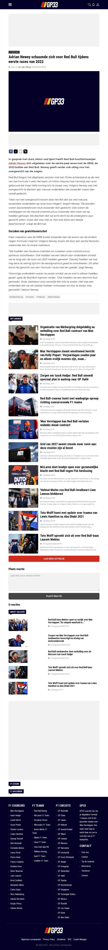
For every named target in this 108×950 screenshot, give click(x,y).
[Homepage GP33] (46, 4)
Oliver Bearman (16, 871)
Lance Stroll (15, 852)
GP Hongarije (63, 866)
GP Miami (62, 834)
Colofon (85, 857)
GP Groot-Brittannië (66, 857)
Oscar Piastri (15, 825)
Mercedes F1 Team (42, 825)
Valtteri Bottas (16, 908)
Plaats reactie (54, 596)
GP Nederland (63, 871)
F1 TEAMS (38, 805)
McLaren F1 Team (41, 815)
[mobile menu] (10, 4)
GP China (61, 815)
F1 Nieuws (41, 297)
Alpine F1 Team (40, 837)
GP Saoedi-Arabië (65, 829)
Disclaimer (61, 939)
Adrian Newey (17, 163)
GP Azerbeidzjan (65, 885)
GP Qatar (61, 913)
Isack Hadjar (15, 815)
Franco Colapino (17, 862)
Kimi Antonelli (15, 843)
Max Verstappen (17, 811)
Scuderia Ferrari (40, 820)
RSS (69, 939)
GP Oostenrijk (63, 852)
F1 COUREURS (17, 805)
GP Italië (61, 876)
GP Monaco (62, 843)
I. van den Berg (23, 67)
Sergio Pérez (15, 903)
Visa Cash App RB (41, 847)
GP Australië (63, 811)
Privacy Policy (49, 939)
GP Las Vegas (63, 908)
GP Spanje (62, 880)
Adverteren (86, 866)
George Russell (16, 838)
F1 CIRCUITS (63, 805)
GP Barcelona (63, 848)
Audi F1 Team (39, 856)
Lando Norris (15, 820)
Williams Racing (40, 851)
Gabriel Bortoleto (17, 899)
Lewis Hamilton (16, 834)
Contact (85, 875)
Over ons (85, 852)
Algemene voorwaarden (31, 939)
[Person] (97, 4)
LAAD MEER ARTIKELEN (54, 559)
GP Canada (62, 838)
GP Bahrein (62, 825)
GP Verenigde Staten (66, 894)
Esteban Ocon (16, 866)
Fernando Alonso (17, 848)
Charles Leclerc (16, 829)
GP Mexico (62, 899)
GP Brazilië (62, 903)
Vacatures (86, 871)
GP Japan (62, 820)
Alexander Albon (17, 885)
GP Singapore (63, 889)
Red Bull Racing (16, 297)
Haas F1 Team (40, 842)
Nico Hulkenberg (17, 894)
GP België (62, 862)
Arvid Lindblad (16, 880)
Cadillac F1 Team (41, 861)
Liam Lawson (15, 876)
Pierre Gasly (15, 857)
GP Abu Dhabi (63, 917)
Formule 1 (30, 297)
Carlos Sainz (15, 889)
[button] (89, 4)
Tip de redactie (88, 861)
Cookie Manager (80, 939)
